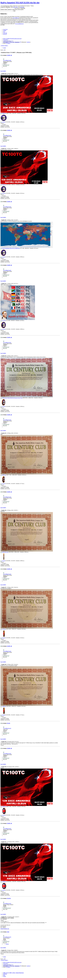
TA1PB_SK (9, 55)
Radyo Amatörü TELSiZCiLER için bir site (20, 2)
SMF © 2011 (12, 972)
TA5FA (28, 42)
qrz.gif (3, 121)
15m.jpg (4, 184)
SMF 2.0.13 (6, 972)
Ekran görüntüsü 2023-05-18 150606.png (11, 248)
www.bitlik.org (16, 17)
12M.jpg (4, 806)
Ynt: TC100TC (3, 71)
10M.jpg (4, 706)
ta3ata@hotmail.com (5, 928)
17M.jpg (4, 881)
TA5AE (8, 723)
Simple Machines (20, 972)
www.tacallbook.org (19, 23)
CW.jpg (4, 629)
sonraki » (6, 45)
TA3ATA (9, 898)
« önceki (2, 45)
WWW (7, 944)
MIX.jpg (4, 475)
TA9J (8, 931)
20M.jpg (4, 113)
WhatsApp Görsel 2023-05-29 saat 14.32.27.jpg (12, 397)
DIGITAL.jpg (5, 552)
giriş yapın (15, 7)
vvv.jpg (3, 320)
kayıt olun (22, 7)
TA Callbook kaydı (7, 60)
